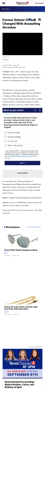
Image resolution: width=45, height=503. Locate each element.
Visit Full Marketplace (34, 227)
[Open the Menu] (3, 3)
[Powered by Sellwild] (38, 347)
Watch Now (39, 3)
